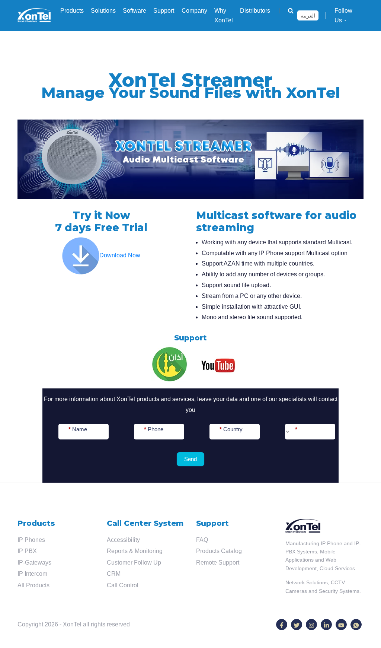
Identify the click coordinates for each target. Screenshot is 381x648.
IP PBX (27, 551)
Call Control (122, 585)
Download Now (119, 255)
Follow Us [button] (343, 15)
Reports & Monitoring (135, 551)
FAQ (202, 540)
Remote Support (217, 562)
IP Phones (31, 540)
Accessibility (123, 540)
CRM (114, 574)
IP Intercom (32, 574)
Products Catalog (219, 551)
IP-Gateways (34, 562)
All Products (33, 585)
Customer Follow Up (134, 562)
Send (190, 459)
